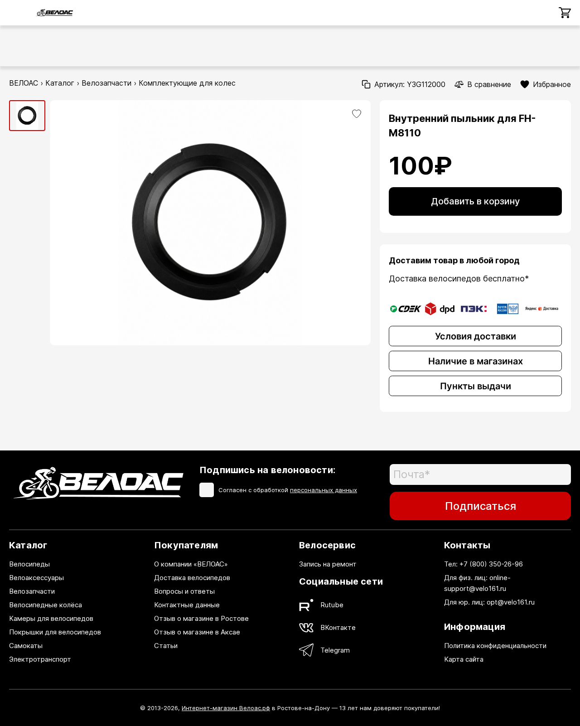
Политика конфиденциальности (495, 645)
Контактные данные (187, 604)
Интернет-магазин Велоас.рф (226, 707)
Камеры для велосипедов (51, 618)
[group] (27, 115)
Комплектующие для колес (187, 82)
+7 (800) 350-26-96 (491, 564)
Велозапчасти (106, 82)
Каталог (59, 82)
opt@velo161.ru (511, 602)
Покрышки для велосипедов (55, 632)
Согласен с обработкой (287, 490)
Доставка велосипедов (192, 577)
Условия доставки (475, 336)
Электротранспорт (40, 659)
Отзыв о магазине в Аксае (197, 632)
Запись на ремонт (328, 564)
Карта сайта (463, 659)
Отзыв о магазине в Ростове (201, 618)
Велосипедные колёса (45, 604)
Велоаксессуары (36, 577)
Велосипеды (29, 564)
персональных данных (323, 490)
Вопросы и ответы (184, 591)
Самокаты (26, 645)
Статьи (166, 645)
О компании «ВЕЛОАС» (191, 564)
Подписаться (480, 506)
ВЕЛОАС (23, 82)
